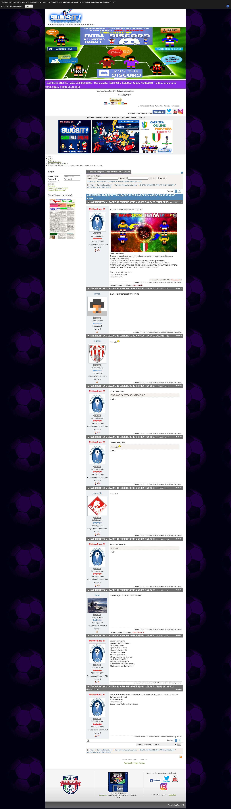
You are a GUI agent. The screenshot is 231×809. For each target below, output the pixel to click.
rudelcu (97, 341)
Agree (29, 6)
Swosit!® (180, 805)
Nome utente (53, 176)
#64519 (179, 288)
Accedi (51, 184)
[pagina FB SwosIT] (158, 113)
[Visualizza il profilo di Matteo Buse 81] (97, 232)
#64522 (179, 386)
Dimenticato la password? (97, 181)
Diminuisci (175, 106)
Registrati (51, 186)
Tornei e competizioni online (126, 185)
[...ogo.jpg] (144, 251)
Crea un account (135, 181)
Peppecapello (137, 285)
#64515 (179, 205)
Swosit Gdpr (172, 795)
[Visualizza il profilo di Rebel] (97, 613)
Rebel (97, 595)
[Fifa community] (70, 796)
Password (52, 179)
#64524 (179, 488)
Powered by (128, 763)
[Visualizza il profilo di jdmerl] (97, 316)
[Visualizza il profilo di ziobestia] (97, 516)
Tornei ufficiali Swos (104, 185)
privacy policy (110, 2)
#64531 (179, 635)
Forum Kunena (139, 763)
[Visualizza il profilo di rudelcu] (97, 364)
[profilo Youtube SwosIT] (175, 113)
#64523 (179, 437)
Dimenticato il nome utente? (118, 181)
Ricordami (52, 182)
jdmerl (97, 293)
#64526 (179, 590)
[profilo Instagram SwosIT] (180, 113)
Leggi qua (103, 795)
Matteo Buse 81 (97, 209)
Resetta (167, 106)
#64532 (179, 689)
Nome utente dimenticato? (58, 188)
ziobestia (97, 493)
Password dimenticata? (57, 190)
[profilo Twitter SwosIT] (169, 113)
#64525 (179, 539)
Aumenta (158, 106)
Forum (92, 185)
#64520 (179, 335)
